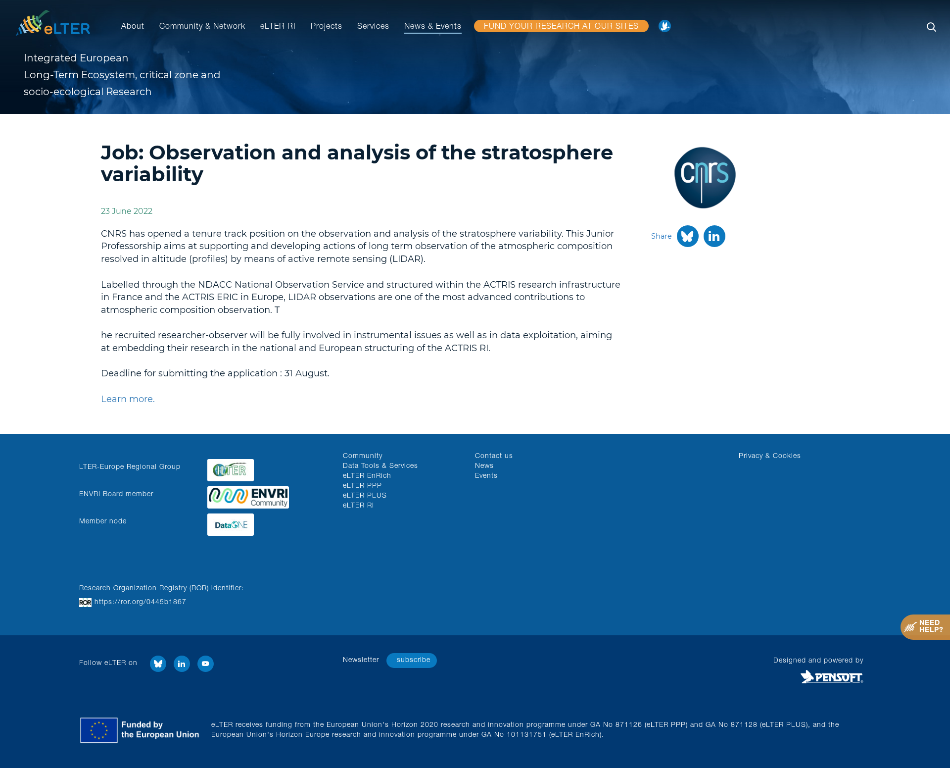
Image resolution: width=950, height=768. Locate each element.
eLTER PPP (362, 486)
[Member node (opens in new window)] (267, 522)
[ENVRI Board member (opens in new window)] (267, 495)
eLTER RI (278, 27)
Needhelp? (931, 627)
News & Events (433, 27)
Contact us (494, 456)
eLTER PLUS (365, 496)
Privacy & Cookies (770, 456)
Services (373, 27)
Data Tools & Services (380, 466)
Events (486, 476)
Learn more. (128, 399)
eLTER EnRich (367, 476)
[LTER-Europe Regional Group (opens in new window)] (267, 467)
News (484, 466)
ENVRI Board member (116, 494)
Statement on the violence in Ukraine (667, 29)
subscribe (413, 660)
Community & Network (202, 27)
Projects (326, 27)
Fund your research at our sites (561, 27)
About (132, 27)
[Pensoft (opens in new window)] (768, 677)
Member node (103, 521)
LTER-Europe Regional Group (130, 467)
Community (362, 456)
